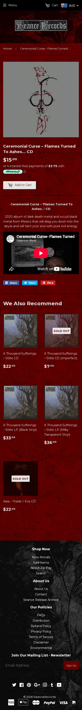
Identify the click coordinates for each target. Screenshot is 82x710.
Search (41, 573)
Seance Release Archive (41, 600)
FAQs (41, 615)
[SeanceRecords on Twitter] (14, 685)
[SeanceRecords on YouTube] (59, 685)
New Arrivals (41, 557)
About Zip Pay (41, 568)
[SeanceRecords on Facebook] (21, 685)
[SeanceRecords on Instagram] (45, 685)
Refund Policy (41, 626)
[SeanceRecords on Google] (37, 685)
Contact (41, 594)
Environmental (41, 648)
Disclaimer (41, 642)
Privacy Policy (41, 631)
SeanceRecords (44, 696)
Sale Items (41, 563)
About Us (41, 589)
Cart (54, 5)
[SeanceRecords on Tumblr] (52, 685)
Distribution (41, 620)
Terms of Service (41, 637)
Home (7, 48)
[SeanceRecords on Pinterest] (29, 685)
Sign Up (71, 665)
